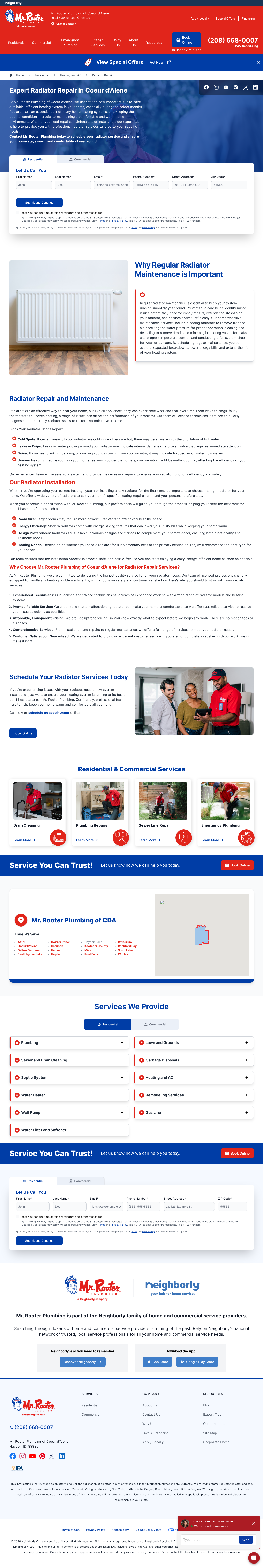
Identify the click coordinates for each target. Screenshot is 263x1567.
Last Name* (63, 176)
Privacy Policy (119, 220)
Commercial (82, 159)
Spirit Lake (125, 950)
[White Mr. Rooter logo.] (24, 18)
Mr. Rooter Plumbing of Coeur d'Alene (43, 102)
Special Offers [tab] (225, 18)
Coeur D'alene (27, 946)
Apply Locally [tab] (200, 18)
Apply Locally (153, 1442)
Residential (35, 159)
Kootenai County (96, 946)
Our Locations (214, 1424)
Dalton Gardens (29, 950)
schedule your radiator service (95, 136)
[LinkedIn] (255, 87)
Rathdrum (125, 942)
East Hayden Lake (30, 954)
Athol (21, 942)
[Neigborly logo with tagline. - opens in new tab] (173, 1287)
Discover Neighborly (80, 1362)
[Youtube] (226, 87)
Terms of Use (70, 1529)
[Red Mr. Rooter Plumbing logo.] (40, 1406)
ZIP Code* (218, 176)
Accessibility (120, 1529)
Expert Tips (212, 1414)
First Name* (24, 176)
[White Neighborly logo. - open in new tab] (13, 3)
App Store (160, 1362)
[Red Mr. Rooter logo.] (92, 1288)
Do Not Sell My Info (148, 1529)
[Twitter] (245, 87)
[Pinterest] (235, 87)
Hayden (56, 954)
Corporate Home (216, 1442)
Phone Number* (144, 176)
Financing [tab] (248, 18)
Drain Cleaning (26, 825)
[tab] (70, 42)
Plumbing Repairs (91, 825)
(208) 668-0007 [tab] (233, 40)
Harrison (57, 946)
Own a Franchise (155, 1433)
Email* (98, 176)
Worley (123, 954)
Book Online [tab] (187, 39)
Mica (87, 950)
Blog (206, 1405)
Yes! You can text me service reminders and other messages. (62, 212)
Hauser (56, 950)
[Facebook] (206, 87)
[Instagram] (216, 87)
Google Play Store (200, 1362)
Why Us (148, 1424)
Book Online (23, 733)
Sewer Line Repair (155, 825)
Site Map (210, 1433)
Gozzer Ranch (61, 942)
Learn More (22, 840)
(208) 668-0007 (33, 1427)
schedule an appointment (48, 713)
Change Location (66, 23)
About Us (149, 1405)
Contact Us (151, 1414)
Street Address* (183, 176)
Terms (101, 220)
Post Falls (91, 954)
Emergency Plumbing (220, 825)
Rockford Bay (127, 946)
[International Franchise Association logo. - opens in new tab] (17, 1468)
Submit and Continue (39, 202)
